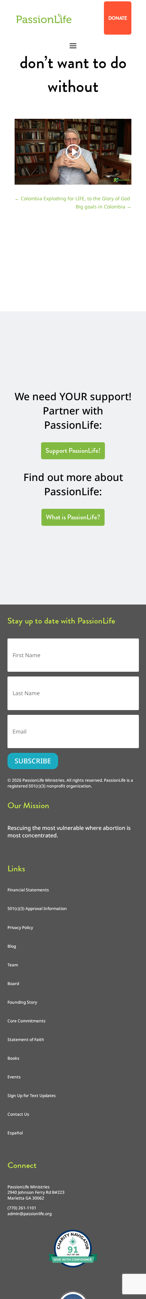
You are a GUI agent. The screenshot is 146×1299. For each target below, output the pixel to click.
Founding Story (22, 1002)
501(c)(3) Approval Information (37, 908)
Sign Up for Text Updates (31, 1095)
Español (15, 1133)
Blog (11, 946)
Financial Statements (28, 890)
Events (14, 1077)
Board (13, 983)
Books (13, 1058)
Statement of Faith (25, 1039)
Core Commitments (26, 1021)
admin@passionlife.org (29, 1214)
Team (12, 965)
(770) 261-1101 (21, 1208)
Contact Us (18, 1114)
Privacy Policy (20, 927)
